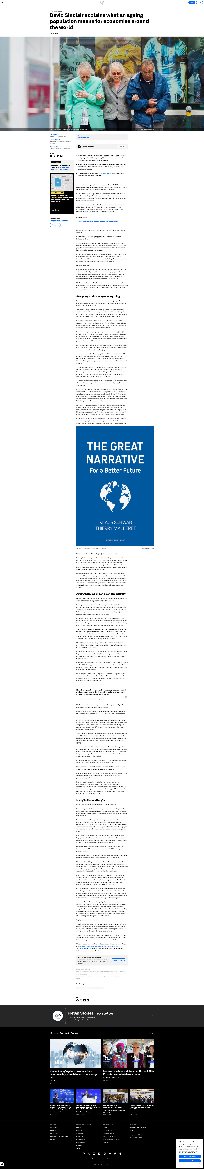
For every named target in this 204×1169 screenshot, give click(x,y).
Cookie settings (190, 1165)
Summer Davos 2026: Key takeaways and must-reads (112, 1106)
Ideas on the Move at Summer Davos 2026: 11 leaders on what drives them (128, 1072)
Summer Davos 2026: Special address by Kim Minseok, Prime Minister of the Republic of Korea (61, 1107)
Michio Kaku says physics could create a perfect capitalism (98, 221)
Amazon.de (99, 946)
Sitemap (102, 1162)
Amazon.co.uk (108, 946)
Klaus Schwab (54, 134)
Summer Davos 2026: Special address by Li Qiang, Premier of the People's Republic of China (88, 1107)
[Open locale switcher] (2, 1164)
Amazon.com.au (81, 948)
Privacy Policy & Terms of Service (102, 1159)
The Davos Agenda (83, 137)
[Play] (79, 146)
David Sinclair (54, 146)
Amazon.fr (92, 946)
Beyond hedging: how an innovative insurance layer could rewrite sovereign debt (74, 1074)
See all (151, 1033)
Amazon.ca (117, 946)
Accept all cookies (189, 1160)
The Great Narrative (106, 173)
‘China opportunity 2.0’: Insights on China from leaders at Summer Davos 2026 (142, 1107)
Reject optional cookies (190, 1156)
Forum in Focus (56, 11)
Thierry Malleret (55, 139)
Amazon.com (84, 946)
